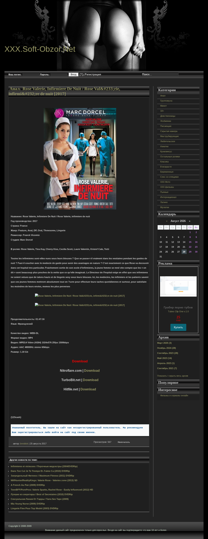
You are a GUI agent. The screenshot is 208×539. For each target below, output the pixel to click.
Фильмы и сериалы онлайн (174, 395)
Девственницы (167, 116)
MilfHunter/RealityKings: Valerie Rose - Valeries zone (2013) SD (44, 480)
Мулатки (164, 207)
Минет (163, 106)
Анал (15, 88)
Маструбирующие (169, 136)
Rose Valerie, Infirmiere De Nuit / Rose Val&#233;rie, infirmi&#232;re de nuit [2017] (64, 91)
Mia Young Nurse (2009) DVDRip (28, 503)
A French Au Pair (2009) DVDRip (28, 485)
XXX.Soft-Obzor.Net (39, 49)
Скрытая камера (168, 131)
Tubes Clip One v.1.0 (178, 311)
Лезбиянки (165, 121)
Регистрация (93, 74)
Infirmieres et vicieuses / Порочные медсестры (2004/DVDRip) (44, 466)
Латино (164, 202)
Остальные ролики (170, 156)
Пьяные (164, 192)
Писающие (165, 126)
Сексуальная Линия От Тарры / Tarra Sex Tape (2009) (40, 499)
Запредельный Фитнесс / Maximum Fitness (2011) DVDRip (42, 475)
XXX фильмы (167, 187)
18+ (162, 111)
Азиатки (164, 146)
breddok (24, 443)
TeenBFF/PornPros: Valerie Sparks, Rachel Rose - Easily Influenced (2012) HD (52, 489)
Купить (178, 327)
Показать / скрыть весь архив (172, 376)
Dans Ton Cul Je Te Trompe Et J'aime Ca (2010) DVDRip (40, 471)
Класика (164, 161)
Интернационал (168, 197)
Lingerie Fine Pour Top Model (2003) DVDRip (34, 508)
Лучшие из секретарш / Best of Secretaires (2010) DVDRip (42, 494)
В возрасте (166, 166)
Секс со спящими (169, 177)
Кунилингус (166, 151)
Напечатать (124, 442)
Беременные (166, 172)
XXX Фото (165, 182)
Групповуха (166, 100)
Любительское (167, 141)
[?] (81, 74)
